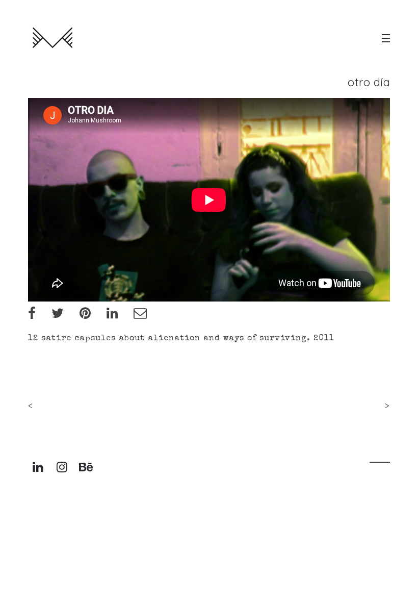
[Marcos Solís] (52, 38)
